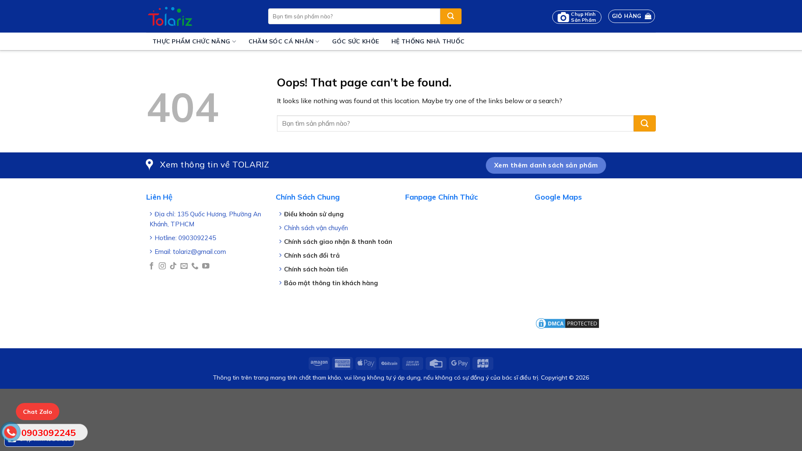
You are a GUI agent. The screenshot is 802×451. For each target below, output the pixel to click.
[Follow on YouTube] (205, 266)
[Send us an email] (184, 266)
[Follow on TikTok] (173, 266)
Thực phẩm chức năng (191, 41)
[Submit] (450, 16)
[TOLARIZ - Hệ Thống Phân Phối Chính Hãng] (201, 16)
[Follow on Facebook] (151, 266)
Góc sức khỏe (355, 41)
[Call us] (194, 266)
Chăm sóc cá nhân (281, 41)
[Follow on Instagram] (162, 266)
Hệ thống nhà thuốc (427, 41)
